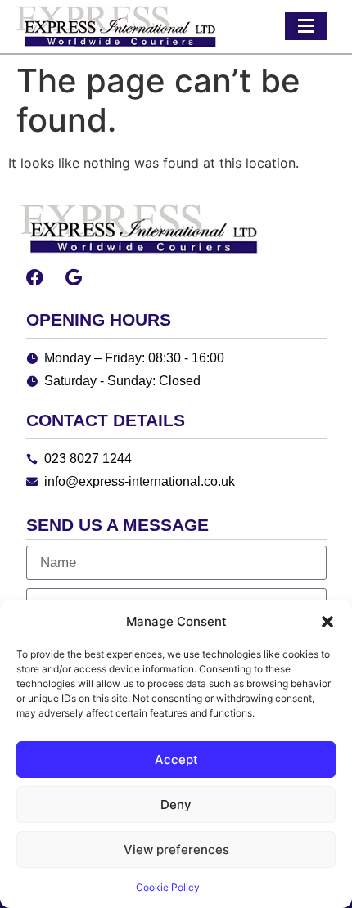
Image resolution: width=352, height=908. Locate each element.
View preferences (176, 849)
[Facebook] (35, 277)
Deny (176, 804)
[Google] (73, 277)
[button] (327, 622)
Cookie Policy (168, 887)
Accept (176, 759)
